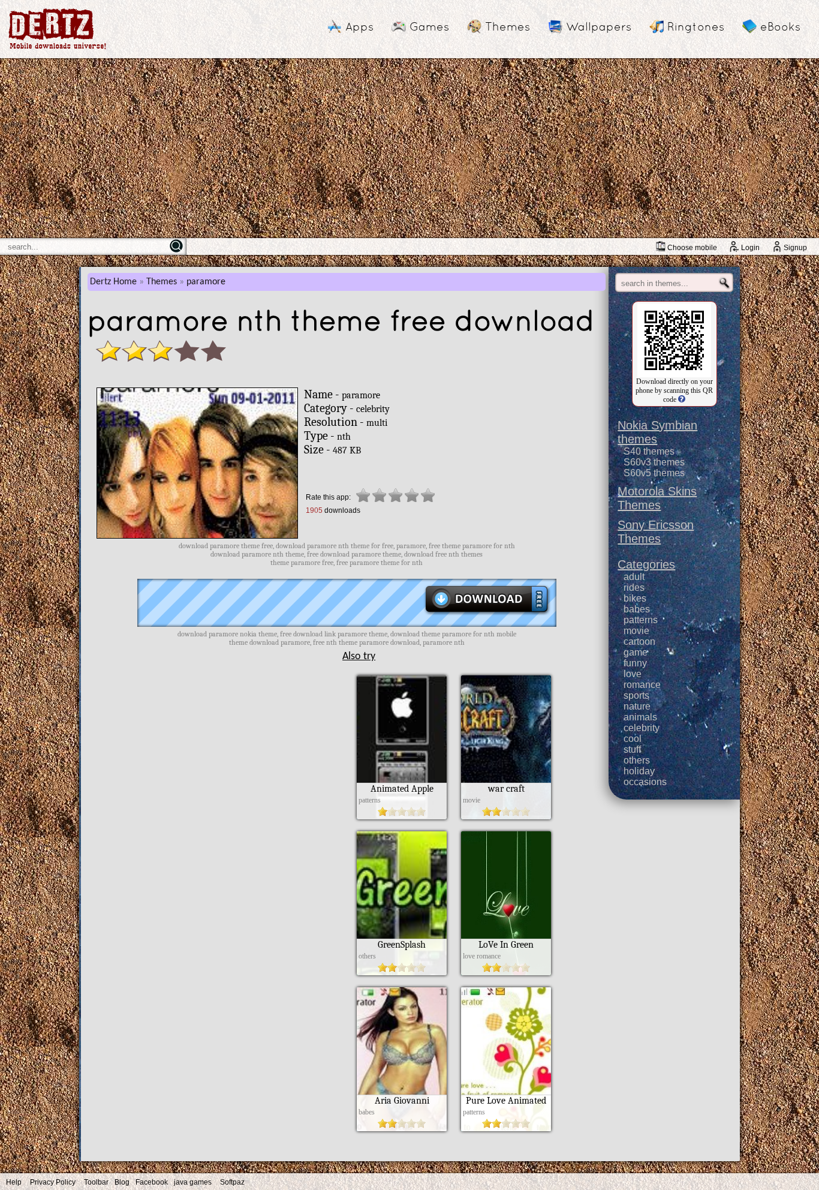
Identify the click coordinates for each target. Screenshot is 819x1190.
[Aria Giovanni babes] (402, 1128)
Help (14, 1182)
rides (634, 587)
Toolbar (96, 1182)
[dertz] (57, 49)
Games (429, 26)
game (636, 652)
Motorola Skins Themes (657, 498)
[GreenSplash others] (402, 972)
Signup (795, 248)
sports (636, 695)
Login (750, 248)
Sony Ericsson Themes (656, 531)
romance (642, 685)
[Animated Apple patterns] (402, 816)
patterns (641, 620)
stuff (632, 749)
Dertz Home (113, 282)
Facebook (152, 1182)
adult (634, 577)
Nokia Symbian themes (657, 432)
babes (637, 609)
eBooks (780, 26)
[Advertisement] (409, 148)
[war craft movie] (506, 816)
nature (637, 706)
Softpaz (232, 1182)
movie (636, 631)
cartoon (639, 641)
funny (635, 663)
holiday (639, 771)
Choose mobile (692, 248)
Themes (507, 26)
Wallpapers (598, 26)
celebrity (642, 728)
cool (633, 739)
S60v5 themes (654, 473)
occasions (645, 782)
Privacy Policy (53, 1182)
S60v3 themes (654, 462)
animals (640, 717)
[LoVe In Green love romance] (506, 972)
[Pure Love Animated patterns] (506, 1128)
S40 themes (649, 451)
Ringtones (695, 26)
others (637, 760)
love (633, 674)
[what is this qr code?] (680, 399)
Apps (359, 26)
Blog (122, 1182)
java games (193, 1182)
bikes (635, 598)
